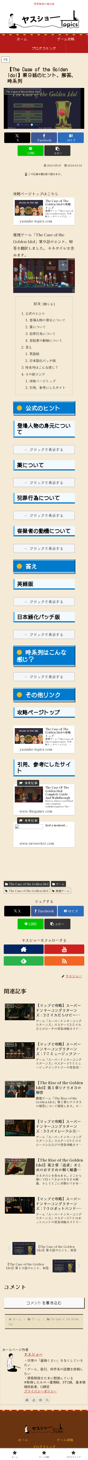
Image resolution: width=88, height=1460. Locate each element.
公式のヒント (35, 313)
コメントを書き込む (44, 1303)
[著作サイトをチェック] (24, 949)
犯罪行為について (42, 333)
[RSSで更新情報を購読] (64, 961)
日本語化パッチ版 (42, 360)
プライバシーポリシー (40, 1391)
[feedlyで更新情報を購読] (24, 961)
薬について (37, 326)
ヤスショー (33, 1354)
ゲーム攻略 (65, 1439)
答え (28, 347)
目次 (37, 303)
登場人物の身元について (47, 319)
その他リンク (35, 374)
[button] (57, 150)
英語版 (34, 353)
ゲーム (60, 884)
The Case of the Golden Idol (28, 884)
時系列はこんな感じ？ (41, 367)
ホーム (23, 1439)
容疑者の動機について (45, 340)
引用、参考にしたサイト (47, 387)
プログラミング (44, 1446)
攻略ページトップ (42, 380)
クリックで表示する (46, 449)
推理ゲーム (63, 891)
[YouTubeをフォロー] (64, 949)
